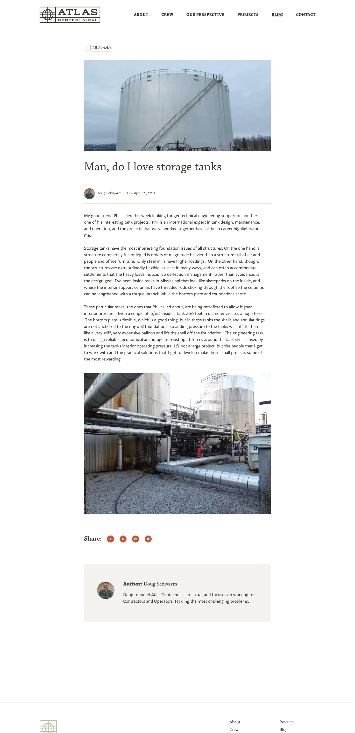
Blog (277, 15)
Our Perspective (205, 15)
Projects (248, 15)
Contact (306, 15)
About (141, 15)
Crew (167, 15)
